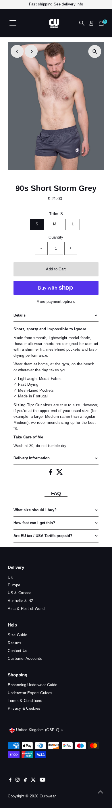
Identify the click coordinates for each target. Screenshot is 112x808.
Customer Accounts (25, 658)
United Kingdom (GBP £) (37, 730)
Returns (14, 643)
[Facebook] (10, 780)
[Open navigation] (13, 23)
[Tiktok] (25, 780)
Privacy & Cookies (24, 708)
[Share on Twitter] (59, 473)
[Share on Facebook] (51, 473)
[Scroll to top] (100, 792)
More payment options (55, 301)
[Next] (31, 51)
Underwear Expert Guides (30, 693)
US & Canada (20, 593)
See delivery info (68, 4)
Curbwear (48, 796)
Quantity (56, 237)
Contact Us (17, 651)
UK (10, 577)
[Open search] (81, 23)
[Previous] (17, 51)
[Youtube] (42, 780)
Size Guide (17, 635)
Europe (14, 585)
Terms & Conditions (25, 700)
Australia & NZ (20, 601)
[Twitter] (33, 780)
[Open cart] (101, 23)
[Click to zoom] (94, 51)
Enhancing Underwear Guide (32, 685)
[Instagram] (17, 780)
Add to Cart (56, 269)
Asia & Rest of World (26, 608)
